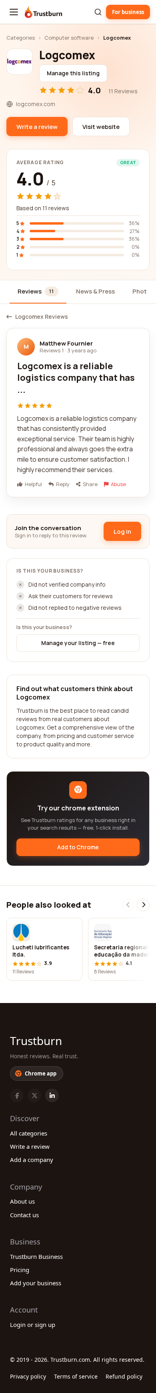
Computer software (69, 37)
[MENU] (14, 12)
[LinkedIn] (52, 1095)
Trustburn (36, 1040)
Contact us (24, 1215)
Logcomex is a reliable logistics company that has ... (76, 378)
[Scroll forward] (143, 905)
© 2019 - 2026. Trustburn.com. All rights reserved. (77, 1359)
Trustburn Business (36, 1256)
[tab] (38, 292)
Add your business (35, 1283)
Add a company (31, 1160)
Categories (20, 37)
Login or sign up (32, 1325)
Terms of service (76, 1376)
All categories (28, 1133)
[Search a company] (98, 12)
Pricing (19, 1270)
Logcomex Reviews (41, 317)
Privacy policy (28, 1376)
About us (22, 1201)
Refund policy (124, 1376)
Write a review (30, 1146)
